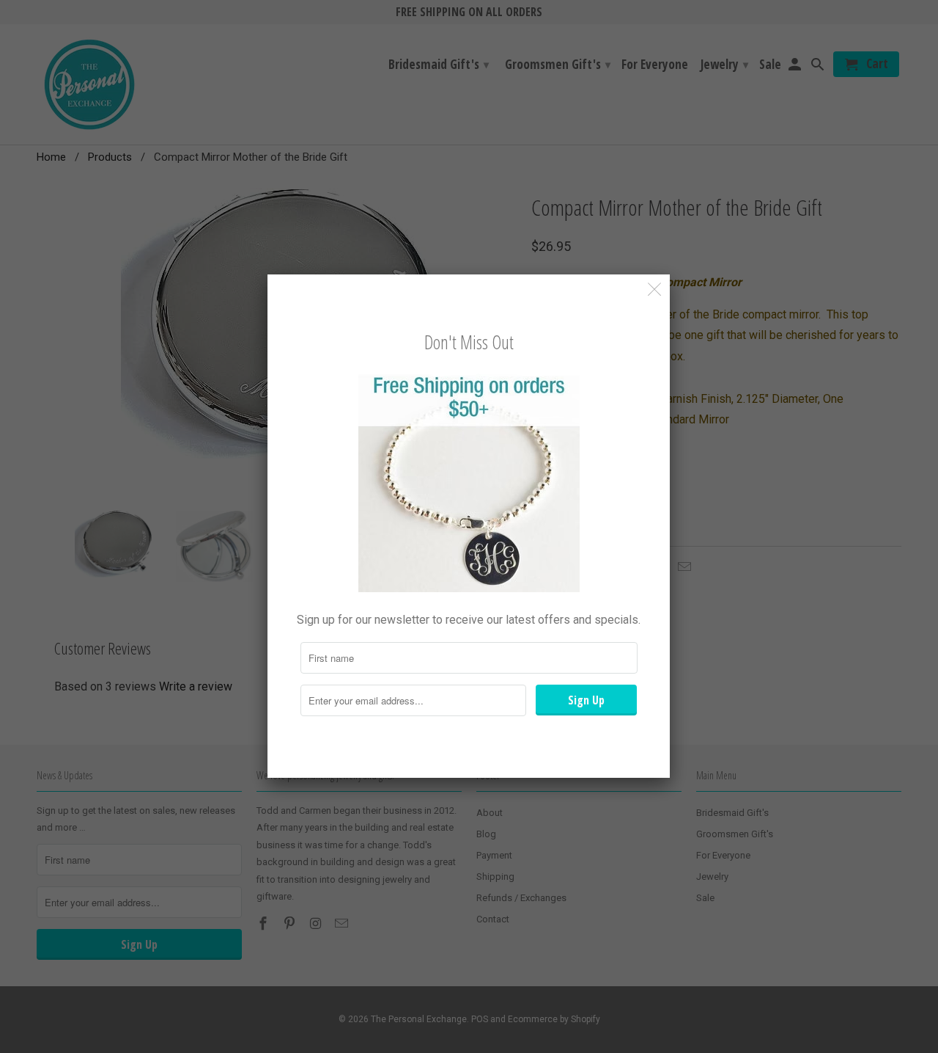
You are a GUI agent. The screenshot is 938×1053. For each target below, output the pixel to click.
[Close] (655, 289)
